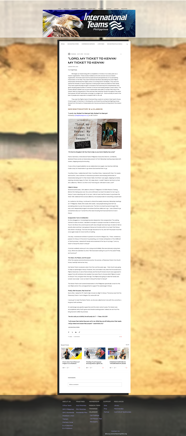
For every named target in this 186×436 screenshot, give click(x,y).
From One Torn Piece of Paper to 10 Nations (71, 362)
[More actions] (121, 54)
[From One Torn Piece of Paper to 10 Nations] (71, 353)
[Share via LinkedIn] (76, 332)
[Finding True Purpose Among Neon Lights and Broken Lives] (94, 353)
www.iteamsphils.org (119, 434)
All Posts (63, 44)
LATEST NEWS (101, 44)
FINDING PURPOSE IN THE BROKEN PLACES (118, 362)
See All (127, 344)
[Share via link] (79, 332)
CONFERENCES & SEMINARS (88, 44)
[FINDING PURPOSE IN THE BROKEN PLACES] (118, 353)
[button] (127, 44)
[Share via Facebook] (68, 332)
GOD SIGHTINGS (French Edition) (114, 44)
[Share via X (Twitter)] (72, 332)
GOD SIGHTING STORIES (73, 44)
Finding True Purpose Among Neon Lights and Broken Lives (94, 362)
